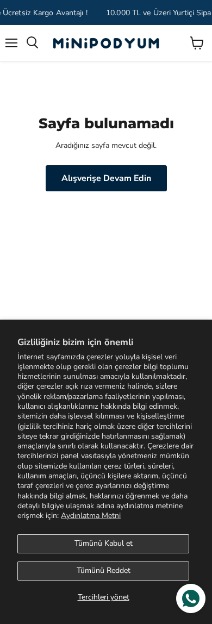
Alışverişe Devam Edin (106, 178)
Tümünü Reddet (103, 570)
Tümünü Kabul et (103, 543)
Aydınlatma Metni (91, 515)
